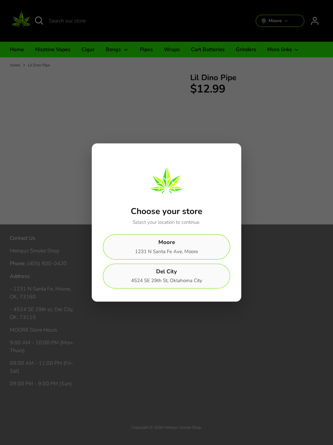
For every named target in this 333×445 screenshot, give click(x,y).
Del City (166, 276)
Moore (166, 246)
